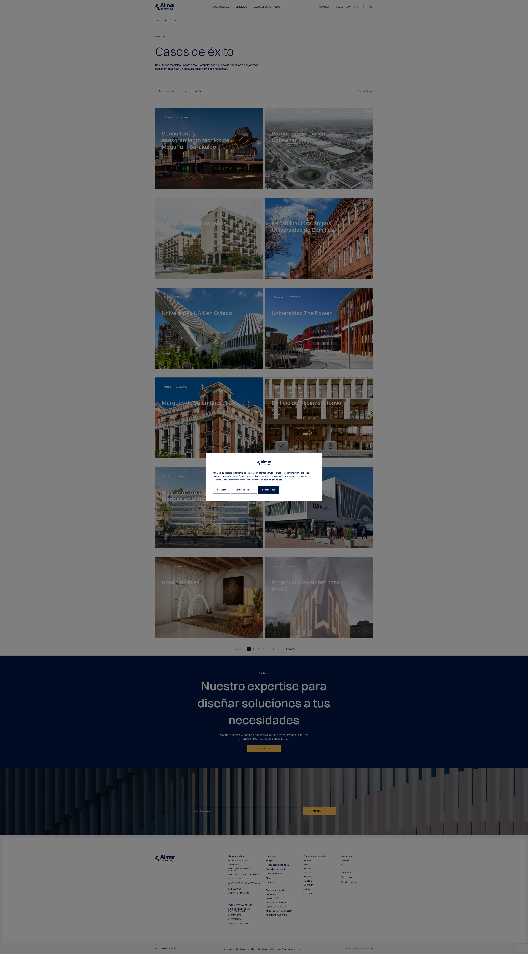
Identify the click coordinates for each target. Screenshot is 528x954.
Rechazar (221, 490)
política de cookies (273, 479)
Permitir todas (268, 490)
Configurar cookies (244, 490)
